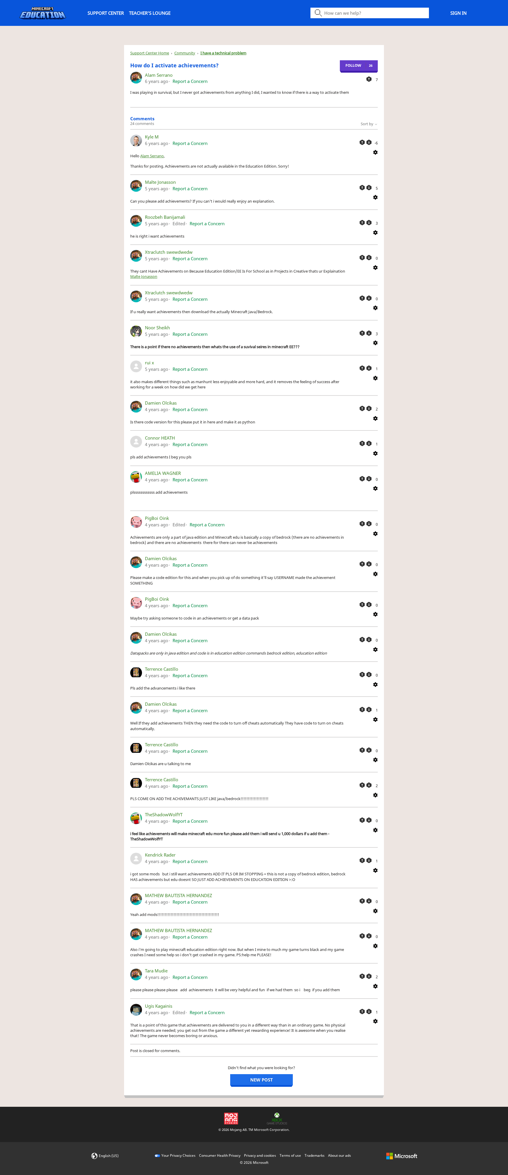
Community (184, 53)
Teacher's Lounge (150, 13)
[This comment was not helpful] (369, 142)
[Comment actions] (375, 151)
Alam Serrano (159, 75)
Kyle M (152, 137)
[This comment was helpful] (362, 142)
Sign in (458, 13)
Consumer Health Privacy (219, 1155)
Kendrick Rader (160, 855)
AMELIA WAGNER (163, 473)
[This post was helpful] (369, 79)
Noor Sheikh (157, 328)
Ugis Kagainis (158, 1006)
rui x (149, 362)
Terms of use (290, 1155)
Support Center (106, 13)
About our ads (339, 1155)
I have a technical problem (223, 53)
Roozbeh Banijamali (165, 217)
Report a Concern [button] (190, 81)
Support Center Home (149, 53)
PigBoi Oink (157, 518)
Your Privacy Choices (178, 1155)
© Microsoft (254, 1162)
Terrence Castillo (161, 669)
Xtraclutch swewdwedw (169, 252)
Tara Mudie (156, 971)
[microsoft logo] (401, 1155)
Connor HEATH (160, 438)
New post (261, 1080)
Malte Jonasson (160, 182)
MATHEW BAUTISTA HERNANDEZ (178, 895)
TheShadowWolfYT (164, 814)
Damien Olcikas (161, 403)
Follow (353, 65)
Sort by (367, 123)
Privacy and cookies (260, 1155)
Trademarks (315, 1155)
